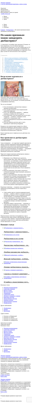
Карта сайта (4, 376)
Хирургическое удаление (10, 301)
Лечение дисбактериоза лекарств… (14, 69)
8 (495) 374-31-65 (5, 13)
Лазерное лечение (8, 300)
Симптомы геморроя (9, 289)
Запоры (6, 309)
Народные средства (9, 297)
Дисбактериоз (7, 308)
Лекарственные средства (10, 298)
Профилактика (8, 303)
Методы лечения (8, 291)
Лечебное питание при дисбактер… (14, 66)
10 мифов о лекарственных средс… (15, 72)
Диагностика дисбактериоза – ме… (14, 65)
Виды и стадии (8, 290)
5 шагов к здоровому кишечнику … (15, 70)
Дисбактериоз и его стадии (12, 63)
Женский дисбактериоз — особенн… (15, 67)
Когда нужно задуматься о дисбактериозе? (16, 58)
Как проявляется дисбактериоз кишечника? (16, 59)
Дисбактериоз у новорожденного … (14, 62)
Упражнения (7, 293)
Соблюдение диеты (9, 294)
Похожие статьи (9, 60)
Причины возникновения (10, 287)
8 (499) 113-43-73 (5, 380)
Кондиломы (7, 311)
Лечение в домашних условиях (12, 296)
